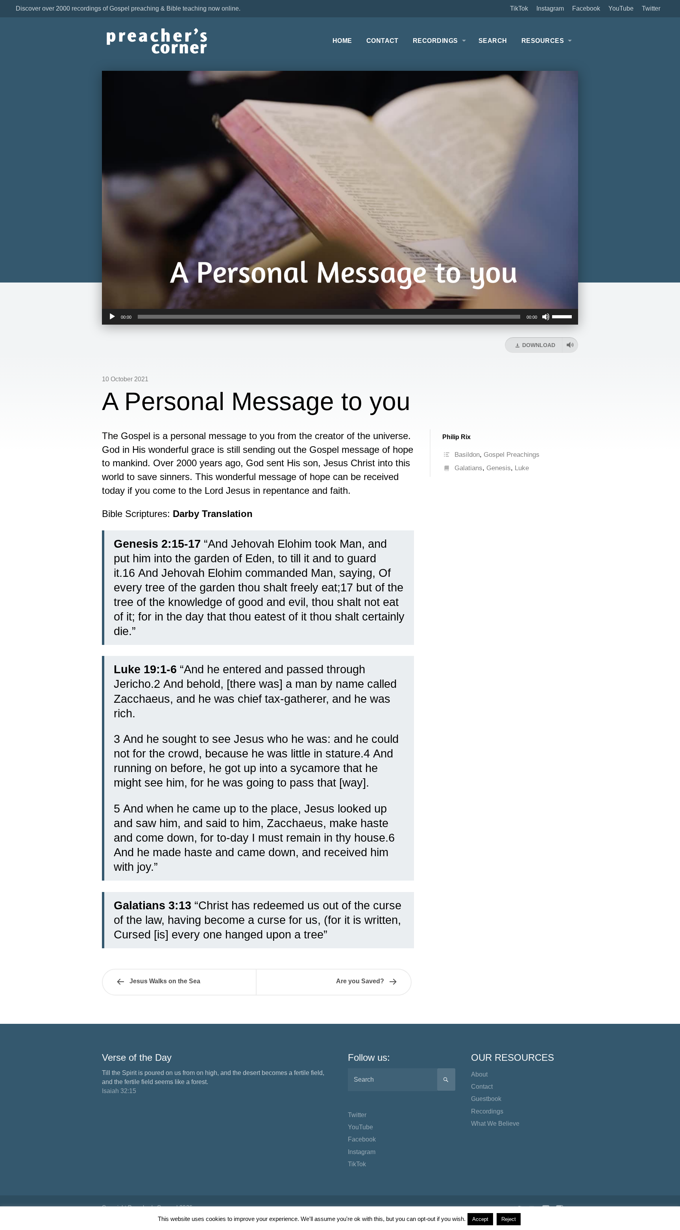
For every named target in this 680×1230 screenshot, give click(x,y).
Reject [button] (508, 1219)
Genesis (498, 468)
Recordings (435, 40)
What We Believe (495, 1123)
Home (342, 40)
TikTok (519, 8)
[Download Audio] (570, 345)
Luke (522, 468)
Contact (382, 40)
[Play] (112, 317)
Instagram (550, 8)
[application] (340, 317)
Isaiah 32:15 (119, 1091)
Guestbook (486, 1098)
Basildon (467, 454)
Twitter (651, 8)
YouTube (621, 8)
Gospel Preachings (512, 454)
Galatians (468, 468)
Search (493, 40)
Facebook (586, 8)
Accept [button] (480, 1219)
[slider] (563, 316)
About (479, 1074)
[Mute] (546, 317)
